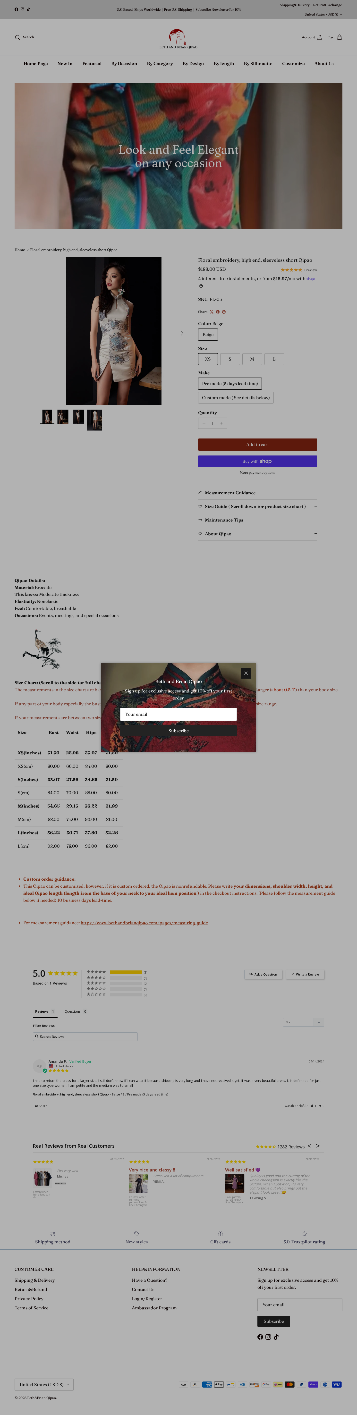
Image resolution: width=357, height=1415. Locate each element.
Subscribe (179, 730)
